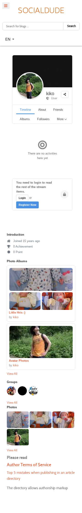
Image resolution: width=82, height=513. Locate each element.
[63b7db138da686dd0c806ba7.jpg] (41, 279)
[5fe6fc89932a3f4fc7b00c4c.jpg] (25, 301)
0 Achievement (22, 246)
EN (8, 39)
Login (22, 198)
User (53, 98)
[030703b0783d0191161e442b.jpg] (57, 301)
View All (12, 373)
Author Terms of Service (29, 464)
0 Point (17, 252)
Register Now (27, 205)
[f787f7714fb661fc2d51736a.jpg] (41, 342)
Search (71, 26)
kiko (50, 93)
